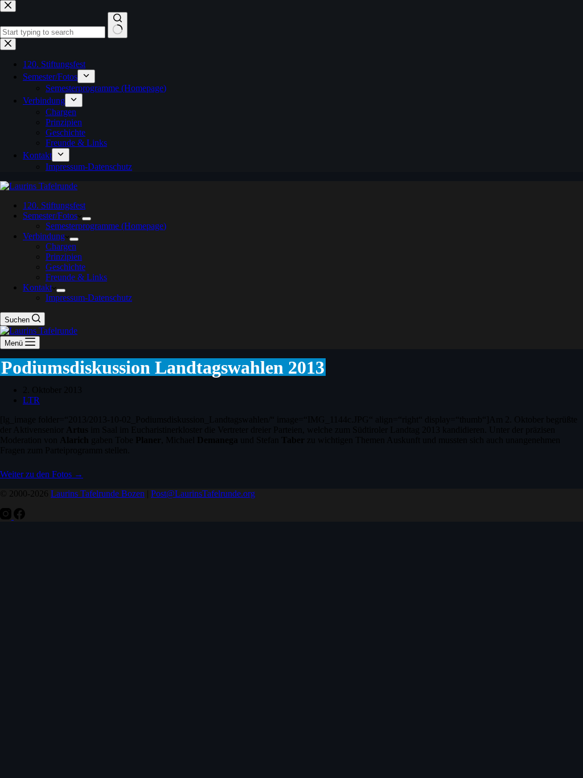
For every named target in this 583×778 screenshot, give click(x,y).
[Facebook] (19, 516)
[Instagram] (7, 516)
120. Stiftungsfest (54, 205)
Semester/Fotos (50, 215)
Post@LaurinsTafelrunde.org (203, 493)
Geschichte (65, 267)
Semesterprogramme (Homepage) (106, 226)
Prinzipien (64, 256)
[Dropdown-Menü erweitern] (86, 218)
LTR (31, 400)
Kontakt (37, 287)
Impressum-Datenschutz (89, 297)
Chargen (61, 246)
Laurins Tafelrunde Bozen (98, 493)
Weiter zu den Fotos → (41, 474)
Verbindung (44, 236)
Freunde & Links (76, 277)
